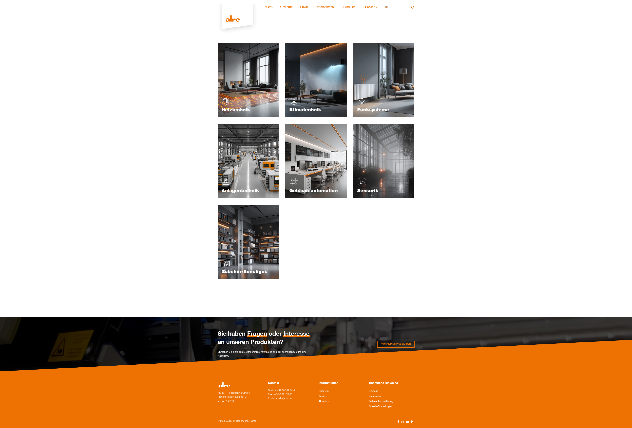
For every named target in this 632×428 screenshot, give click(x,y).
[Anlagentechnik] (248, 161)
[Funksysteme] (384, 80)
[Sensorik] (384, 161)
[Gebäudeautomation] (316, 161)
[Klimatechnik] (316, 80)
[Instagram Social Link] (402, 422)
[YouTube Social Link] (407, 422)
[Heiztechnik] (248, 80)
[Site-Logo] (237, 7)
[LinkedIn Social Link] (412, 422)
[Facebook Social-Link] (398, 422)
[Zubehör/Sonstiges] (248, 242)
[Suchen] (413, 7)
